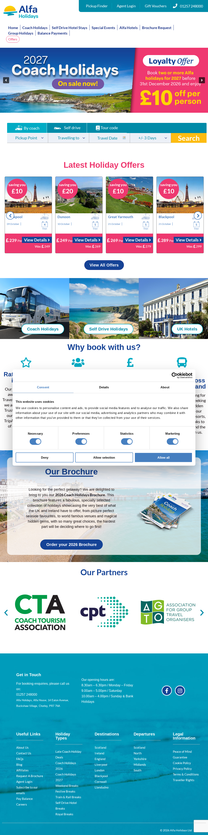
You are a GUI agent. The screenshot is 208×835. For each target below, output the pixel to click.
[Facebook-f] (167, 691)
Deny (44, 457)
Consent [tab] (43, 387)
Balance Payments (52, 33)
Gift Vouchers (156, 6)
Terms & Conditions (186, 774)
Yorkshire (140, 759)
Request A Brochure (29, 776)
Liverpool (101, 764)
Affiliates (22, 770)
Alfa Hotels (128, 27)
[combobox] (27, 138)
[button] (104, 80)
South (137, 770)
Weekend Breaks (66, 785)
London (99, 770)
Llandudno (101, 787)
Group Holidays (20, 33)
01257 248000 (191, 6)
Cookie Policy (182, 763)
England (100, 759)
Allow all (163, 457)
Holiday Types (62, 736)
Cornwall (101, 781)
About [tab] (164, 387)
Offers (12, 39)
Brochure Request (156, 27)
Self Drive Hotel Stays (69, 27)
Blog (19, 764)
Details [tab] (104, 387)
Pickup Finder (97, 6)
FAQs (20, 759)
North (138, 753)
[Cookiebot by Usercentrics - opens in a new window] (174, 375)
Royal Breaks (64, 814)
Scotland (100, 747)
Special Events (103, 27)
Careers (21, 804)
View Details (36, 239)
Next (198, 215)
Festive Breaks (65, 791)
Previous (10, 215)
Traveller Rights (183, 780)
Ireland (99, 753)
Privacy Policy (182, 768)
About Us (22, 747)
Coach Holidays (35, 27)
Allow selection (104, 457)
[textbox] (27, 138)
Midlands (140, 764)
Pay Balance (24, 798)
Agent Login (126, 6)
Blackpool (101, 776)
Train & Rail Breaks (68, 797)
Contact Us (23, 753)
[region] (104, 80)
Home (13, 27)
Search (189, 138)
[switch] (81, 441)
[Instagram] (180, 691)
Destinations (107, 734)
